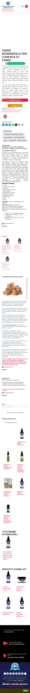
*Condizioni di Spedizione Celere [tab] (13, 134)
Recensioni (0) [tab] (8, 137)
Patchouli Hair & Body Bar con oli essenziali (8, 494)
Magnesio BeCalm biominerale (20, 493)
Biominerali (11, 108)
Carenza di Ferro (16, 110)
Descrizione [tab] (7, 131)
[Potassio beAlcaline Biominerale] (19, 241)
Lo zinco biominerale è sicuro (6, 264)
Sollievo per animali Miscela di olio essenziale (8, 467)
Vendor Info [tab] (12, 140)
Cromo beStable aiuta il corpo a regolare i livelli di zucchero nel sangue (7, 248)
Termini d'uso (20, 680)
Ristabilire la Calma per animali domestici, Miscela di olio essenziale (8, 519)
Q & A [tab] (5, 140)
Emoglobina (5, 111)
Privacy (15, 680)
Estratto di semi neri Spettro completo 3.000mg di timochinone (21, 468)
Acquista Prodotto (15, 100)
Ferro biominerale (14, 111)
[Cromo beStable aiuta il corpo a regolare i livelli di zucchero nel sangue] (7, 241)
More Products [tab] (21, 140)
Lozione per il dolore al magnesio (20, 588)
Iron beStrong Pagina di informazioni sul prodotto (13, 389)
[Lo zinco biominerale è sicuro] (7, 259)
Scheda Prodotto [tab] (19, 137)
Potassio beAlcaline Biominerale (17, 246)
